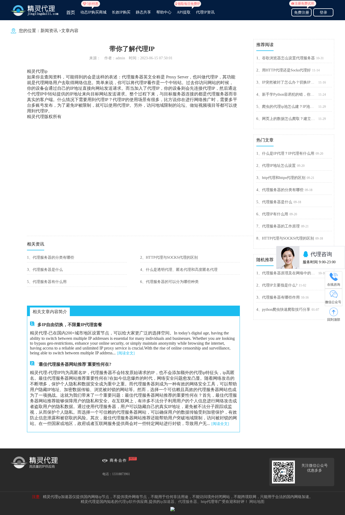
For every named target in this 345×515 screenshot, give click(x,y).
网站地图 (256, 502)
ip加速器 (167, 502)
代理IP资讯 (205, 12)
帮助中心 (163, 12)
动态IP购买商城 (93, 10)
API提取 (184, 10)
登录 (323, 13)
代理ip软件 (127, 502)
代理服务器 (187, 502)
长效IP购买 (121, 12)
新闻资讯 (49, 30)
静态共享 (143, 12)
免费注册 (302, 12)
